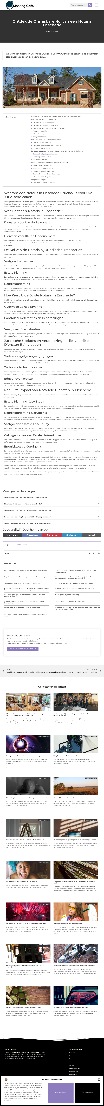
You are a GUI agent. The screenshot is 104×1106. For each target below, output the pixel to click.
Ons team (72, 1056)
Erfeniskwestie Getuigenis (42, 177)
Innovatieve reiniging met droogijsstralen (68, 923)
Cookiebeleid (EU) (74, 1068)
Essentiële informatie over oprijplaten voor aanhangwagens (74, 965)
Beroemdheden (74, 1071)
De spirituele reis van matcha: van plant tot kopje (23, 1007)
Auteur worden (74, 1062)
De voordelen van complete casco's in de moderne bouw (25, 840)
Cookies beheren (87, 1093)
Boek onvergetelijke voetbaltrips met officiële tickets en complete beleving (24, 595)
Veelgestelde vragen (38, 180)
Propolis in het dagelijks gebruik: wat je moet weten (74, 583)
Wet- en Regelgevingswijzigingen (45, 154)
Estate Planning (38, 134)
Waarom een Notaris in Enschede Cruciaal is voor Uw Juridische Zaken (56, 117)
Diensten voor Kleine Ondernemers (45, 125)
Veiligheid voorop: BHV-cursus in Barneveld (68, 756)
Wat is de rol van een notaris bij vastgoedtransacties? (52, 510)
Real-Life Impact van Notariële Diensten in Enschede (49, 162)
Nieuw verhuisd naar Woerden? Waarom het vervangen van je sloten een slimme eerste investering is (26, 589)
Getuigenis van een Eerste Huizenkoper (47, 174)
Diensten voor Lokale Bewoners (44, 122)
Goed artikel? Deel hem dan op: (44, 182)
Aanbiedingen (52, 32)
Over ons (72, 1053)
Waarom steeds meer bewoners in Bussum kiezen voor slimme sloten (24, 602)
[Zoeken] (90, 5)
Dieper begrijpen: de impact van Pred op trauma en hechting (27, 798)
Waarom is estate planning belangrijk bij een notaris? (52, 523)
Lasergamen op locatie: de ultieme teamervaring (23, 756)
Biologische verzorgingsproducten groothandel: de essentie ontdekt (74, 882)
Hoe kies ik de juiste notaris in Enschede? (52, 504)
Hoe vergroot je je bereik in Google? (68, 595)
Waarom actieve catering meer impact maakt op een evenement (74, 589)
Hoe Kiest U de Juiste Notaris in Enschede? (46, 140)
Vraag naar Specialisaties (41, 148)
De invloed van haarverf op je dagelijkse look (21, 881)
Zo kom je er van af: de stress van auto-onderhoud (71, 1007)
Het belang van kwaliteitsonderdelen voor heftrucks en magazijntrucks (25, 966)
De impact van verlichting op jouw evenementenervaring (26, 923)
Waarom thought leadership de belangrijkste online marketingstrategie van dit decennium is (74, 578)
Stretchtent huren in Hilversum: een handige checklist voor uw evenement (77, 571)
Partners (72, 1059)
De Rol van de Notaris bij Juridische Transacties (48, 128)
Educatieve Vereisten (40, 160)
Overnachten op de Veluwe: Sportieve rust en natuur (72, 798)
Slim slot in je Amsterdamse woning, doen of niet (22, 583)
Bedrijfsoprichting (39, 137)
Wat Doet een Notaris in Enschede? (43, 119)
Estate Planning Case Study (42, 165)
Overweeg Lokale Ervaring (42, 142)
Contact (71, 1065)
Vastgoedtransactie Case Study (44, 171)
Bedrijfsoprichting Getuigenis (43, 168)
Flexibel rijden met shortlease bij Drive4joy (70, 601)
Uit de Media (73, 1074)
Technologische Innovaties (42, 157)
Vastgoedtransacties (40, 131)
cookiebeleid (18, 1098)
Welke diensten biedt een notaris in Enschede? (52, 497)
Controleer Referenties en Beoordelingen (47, 145)
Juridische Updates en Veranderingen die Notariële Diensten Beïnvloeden (57, 151)
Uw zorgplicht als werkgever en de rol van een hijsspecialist (26, 570)
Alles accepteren (61, 1093)
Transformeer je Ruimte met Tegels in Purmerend (22, 608)
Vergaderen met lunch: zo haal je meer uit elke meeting (24, 577)
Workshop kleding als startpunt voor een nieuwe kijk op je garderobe (25, 615)
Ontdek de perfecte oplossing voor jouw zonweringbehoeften (75, 840)
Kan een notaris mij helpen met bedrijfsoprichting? (52, 517)
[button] (99, 1079)
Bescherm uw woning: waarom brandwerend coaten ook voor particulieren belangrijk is (77, 608)
